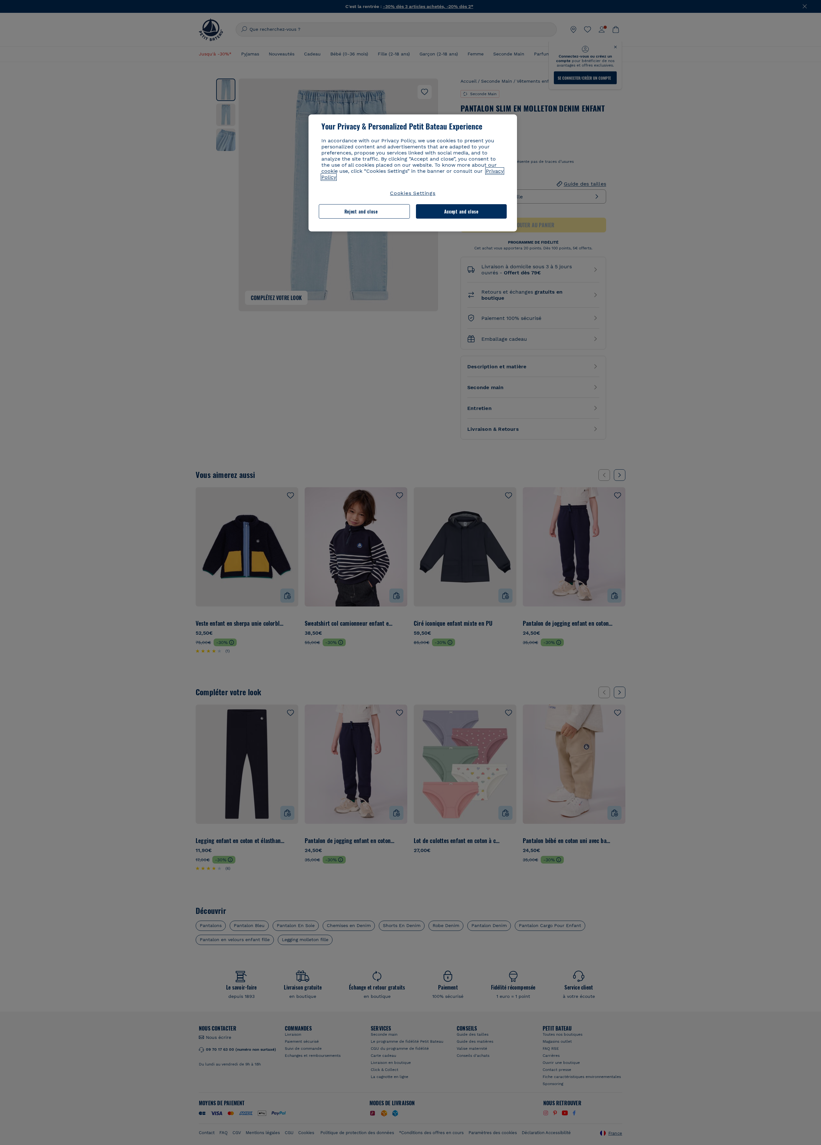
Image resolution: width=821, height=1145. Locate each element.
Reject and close (361, 211)
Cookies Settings (413, 193)
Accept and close (461, 211)
